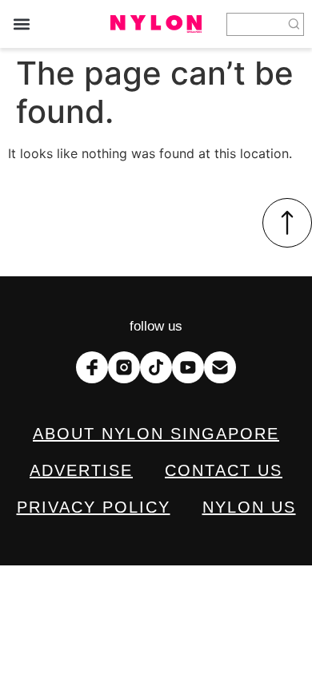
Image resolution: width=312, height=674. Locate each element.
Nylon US (249, 507)
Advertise (81, 470)
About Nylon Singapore (156, 433)
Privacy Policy (93, 507)
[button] (21, 24)
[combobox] (255, 24)
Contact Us (223, 470)
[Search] (294, 24)
